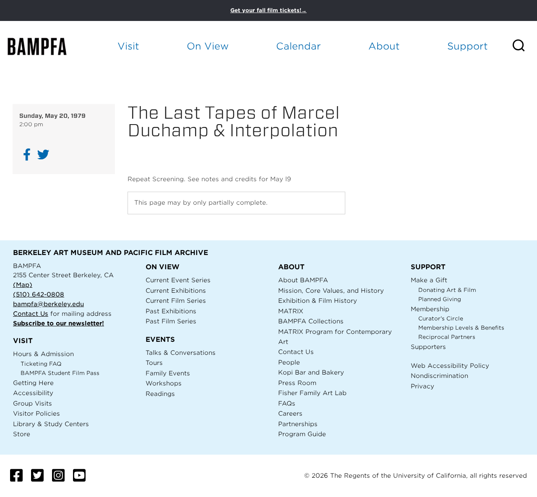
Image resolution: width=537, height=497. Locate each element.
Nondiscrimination (439, 375)
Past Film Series (171, 321)
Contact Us (30, 313)
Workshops (164, 383)
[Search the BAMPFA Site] (524, 46)
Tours (154, 362)
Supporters (428, 346)
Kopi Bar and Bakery (311, 372)
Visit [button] (128, 46)
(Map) (22, 284)
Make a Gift (429, 280)
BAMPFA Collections (311, 321)
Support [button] (467, 46)
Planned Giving (439, 299)
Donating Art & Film (447, 290)
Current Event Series (178, 280)
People (289, 362)
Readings (160, 393)
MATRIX (290, 311)
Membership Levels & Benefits (461, 328)
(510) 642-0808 (38, 294)
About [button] (384, 46)
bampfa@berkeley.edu (48, 303)
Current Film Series (176, 300)
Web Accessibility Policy (450, 365)
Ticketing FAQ (41, 364)
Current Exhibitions (176, 290)
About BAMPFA (303, 280)
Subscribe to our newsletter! (58, 323)
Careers (290, 413)
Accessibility (33, 392)
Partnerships (298, 423)
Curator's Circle (440, 318)
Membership (430, 308)
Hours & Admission (43, 353)
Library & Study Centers (51, 423)
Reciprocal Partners (446, 337)
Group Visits (32, 403)
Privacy (422, 386)
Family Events (168, 373)
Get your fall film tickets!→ (268, 10)
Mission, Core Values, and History (331, 290)
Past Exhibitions (171, 311)
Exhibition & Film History (317, 300)
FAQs (286, 403)
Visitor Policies (36, 413)
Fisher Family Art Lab (312, 392)
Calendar (298, 46)
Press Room (297, 382)
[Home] (44, 46)
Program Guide (302, 433)
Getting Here (33, 382)
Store (21, 433)
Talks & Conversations (181, 352)
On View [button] (208, 46)
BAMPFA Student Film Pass (60, 373)
